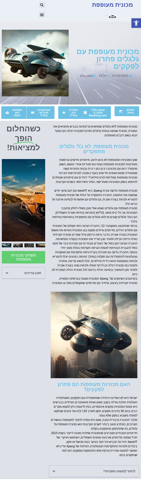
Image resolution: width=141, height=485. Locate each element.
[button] (136, 23)
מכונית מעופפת (112, 4)
